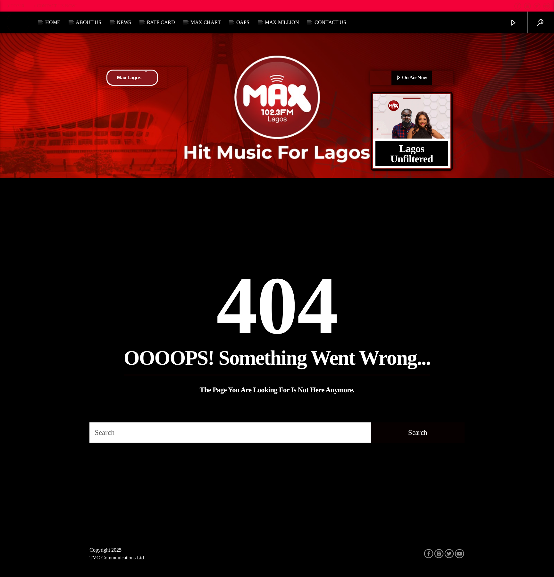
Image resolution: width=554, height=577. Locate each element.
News (124, 22)
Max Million (282, 22)
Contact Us (330, 22)
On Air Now (414, 77)
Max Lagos (129, 77)
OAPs (242, 22)
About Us (88, 22)
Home (52, 22)
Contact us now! (57, 5)
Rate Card (161, 22)
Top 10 (17, 5)
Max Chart (205, 22)
